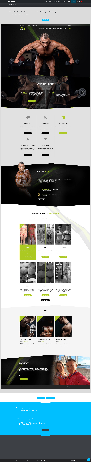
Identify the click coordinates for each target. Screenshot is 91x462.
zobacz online (45, 19)
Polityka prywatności (39, 460)
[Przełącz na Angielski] (80, 1)
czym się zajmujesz (57, 1)
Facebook (34, 460)
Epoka (20, 460)
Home (46, 1)
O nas (69, 1)
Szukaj (77, 1)
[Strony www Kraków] (60, 460)
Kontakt (74, 1)
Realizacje (64, 1)
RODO (44, 460)
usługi (50, 1)
